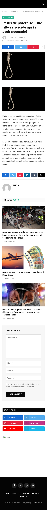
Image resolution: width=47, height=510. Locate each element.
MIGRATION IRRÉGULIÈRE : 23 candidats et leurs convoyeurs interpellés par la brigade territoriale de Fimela (22, 235)
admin (12, 37)
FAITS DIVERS (8, 17)
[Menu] (4, 4)
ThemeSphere (37, 503)
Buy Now (23, 497)
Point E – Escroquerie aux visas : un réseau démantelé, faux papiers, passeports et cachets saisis (22, 312)
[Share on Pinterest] (33, 47)
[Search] (43, 4)
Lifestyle (16, 493)
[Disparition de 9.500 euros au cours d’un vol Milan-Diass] (23, 257)
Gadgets (36, 493)
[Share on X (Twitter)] (21, 47)
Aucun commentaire (11, 41)
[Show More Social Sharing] (42, 47)
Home (7, 493)
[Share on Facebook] (8, 47)
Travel (26, 493)
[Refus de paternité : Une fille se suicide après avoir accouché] (23, 66)
